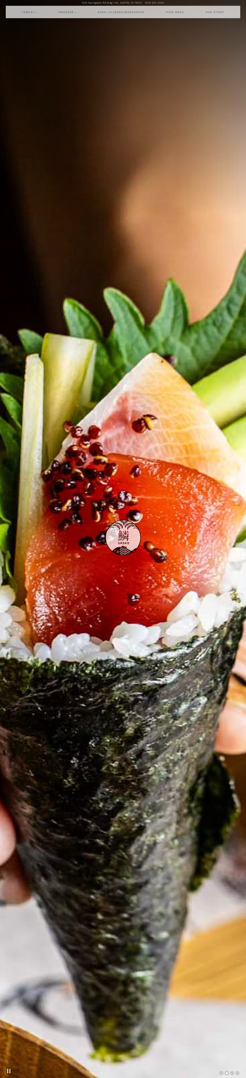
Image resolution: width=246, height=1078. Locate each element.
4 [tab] (237, 1073)
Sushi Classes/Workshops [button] (121, 12)
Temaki (29, 12)
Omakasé (67, 12)
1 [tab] (221, 1073)
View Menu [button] (175, 12)
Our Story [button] (215, 12)
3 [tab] (232, 1073)
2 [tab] (227, 1073)
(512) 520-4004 (154, 2)
